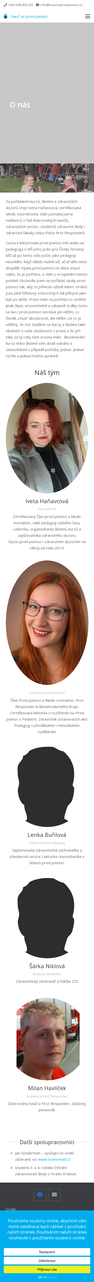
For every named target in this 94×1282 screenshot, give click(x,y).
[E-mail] (54, 1194)
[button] (87, 16)
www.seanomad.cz (54, 1159)
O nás (11, 1208)
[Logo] (5, 16)
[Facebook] (40, 1194)
